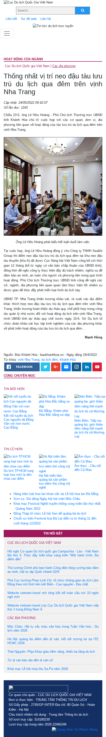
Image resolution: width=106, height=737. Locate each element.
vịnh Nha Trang (28, 359)
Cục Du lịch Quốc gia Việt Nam (27, 66)
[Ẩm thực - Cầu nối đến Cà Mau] (90, 459)
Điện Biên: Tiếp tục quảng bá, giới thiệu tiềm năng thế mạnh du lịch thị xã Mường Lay (89, 428)
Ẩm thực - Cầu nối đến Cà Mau (87, 468)
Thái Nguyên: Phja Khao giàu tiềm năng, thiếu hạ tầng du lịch (51, 651)
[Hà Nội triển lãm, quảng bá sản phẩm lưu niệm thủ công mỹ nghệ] (55, 464)
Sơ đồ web (28, 19)
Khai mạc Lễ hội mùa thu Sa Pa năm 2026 (37, 669)
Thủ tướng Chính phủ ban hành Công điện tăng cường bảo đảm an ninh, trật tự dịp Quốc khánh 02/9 (53, 570)
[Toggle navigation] (7, 33)
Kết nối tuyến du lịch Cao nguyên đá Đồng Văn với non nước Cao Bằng (19, 421)
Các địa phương (63, 66)
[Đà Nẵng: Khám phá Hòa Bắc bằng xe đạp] (55, 401)
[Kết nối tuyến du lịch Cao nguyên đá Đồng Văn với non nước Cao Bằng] (19, 403)
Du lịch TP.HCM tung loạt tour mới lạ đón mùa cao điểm (19, 474)
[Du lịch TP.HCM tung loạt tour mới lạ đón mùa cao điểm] (19, 461)
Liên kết (11, 19)
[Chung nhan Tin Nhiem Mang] (74, 729)
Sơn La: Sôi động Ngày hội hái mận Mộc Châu (47, 499)
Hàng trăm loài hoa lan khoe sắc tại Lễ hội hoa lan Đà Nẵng (56, 494)
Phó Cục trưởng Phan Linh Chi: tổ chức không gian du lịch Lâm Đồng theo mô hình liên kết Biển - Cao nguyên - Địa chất (53, 582)
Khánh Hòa (68, 359)
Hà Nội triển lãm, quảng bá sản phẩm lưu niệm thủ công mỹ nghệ (54, 481)
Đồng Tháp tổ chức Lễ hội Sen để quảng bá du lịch (50, 513)
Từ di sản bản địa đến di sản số (30, 660)
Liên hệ (45, 19)
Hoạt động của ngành (23, 59)
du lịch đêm (49, 359)
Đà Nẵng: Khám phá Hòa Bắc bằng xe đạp (54, 413)
